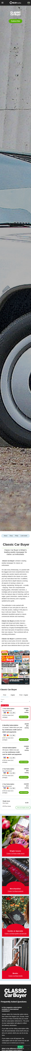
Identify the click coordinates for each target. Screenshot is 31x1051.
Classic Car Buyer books (15, 976)
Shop (11, 535)
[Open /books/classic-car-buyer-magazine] (15, 958)
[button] (28, 2)
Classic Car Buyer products (15, 891)
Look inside (24, 535)
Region (2, 699)
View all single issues (23, 807)
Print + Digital (23, 695)
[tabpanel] (15, 595)
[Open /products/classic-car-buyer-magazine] (15, 876)
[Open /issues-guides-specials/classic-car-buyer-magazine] (15, 916)
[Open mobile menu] (2, 2)
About (5, 535)
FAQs (16, 535)
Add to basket (24, 717)
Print (4, 695)
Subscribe (15, 21)
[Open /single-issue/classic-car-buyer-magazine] (15, 836)
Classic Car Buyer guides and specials (15, 933)
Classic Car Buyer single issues (15, 853)
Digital (13, 695)
